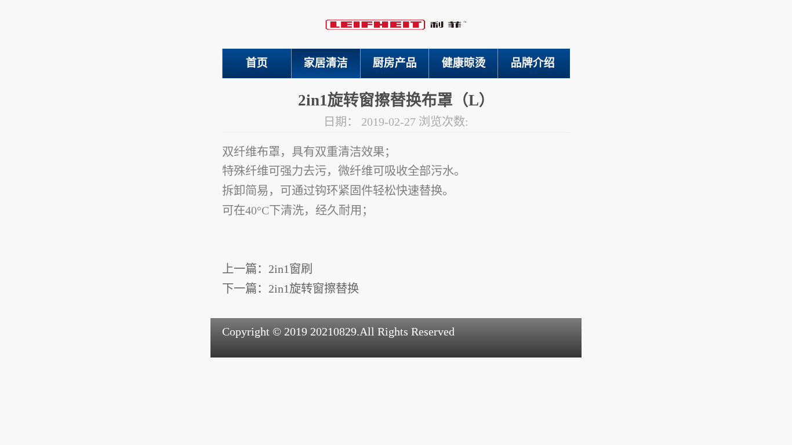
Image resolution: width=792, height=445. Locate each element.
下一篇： (290, 288)
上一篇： (267, 268)
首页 (257, 63)
